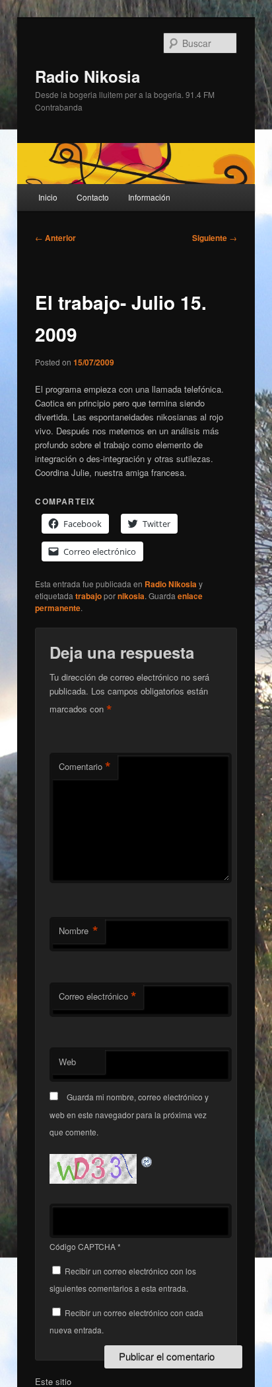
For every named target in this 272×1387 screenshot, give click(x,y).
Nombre (78, 930)
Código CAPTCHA (83, 1246)
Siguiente (214, 238)
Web (67, 1061)
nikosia (131, 596)
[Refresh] (147, 1161)
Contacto (93, 197)
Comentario (85, 766)
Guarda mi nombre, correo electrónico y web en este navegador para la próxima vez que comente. (129, 1114)
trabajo (88, 596)
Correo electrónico (98, 996)
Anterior (55, 238)
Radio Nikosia (87, 76)
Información (149, 197)
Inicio (47, 197)
